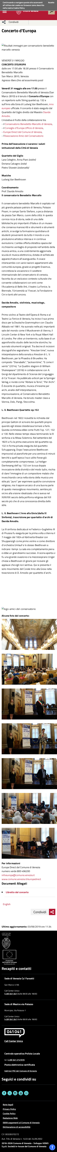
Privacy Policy (9, 1109)
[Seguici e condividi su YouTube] (21, 1093)
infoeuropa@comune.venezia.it (18, 875)
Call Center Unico (13, 1040)
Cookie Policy (19, 7)
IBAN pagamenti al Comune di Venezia (21, 1122)
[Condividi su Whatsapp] (26, 1093)
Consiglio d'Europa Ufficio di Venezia (24, 128)
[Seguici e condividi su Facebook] (4, 1093)
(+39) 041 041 (10, 993)
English (7, 904)
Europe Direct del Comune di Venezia (22, 132)
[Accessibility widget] (52, 1147)
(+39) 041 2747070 (16, 1059)
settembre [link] (43, 438)
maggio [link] (8, 537)
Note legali (8, 1104)
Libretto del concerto (17, 892)
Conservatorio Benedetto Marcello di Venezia (28, 124)
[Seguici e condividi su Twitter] (9, 1093)
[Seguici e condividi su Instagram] (15, 1093)
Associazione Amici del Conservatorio (23, 136)
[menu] (4, 11)
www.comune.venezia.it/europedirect (21, 879)
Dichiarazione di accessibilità (16, 1127)
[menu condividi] (4, 22)
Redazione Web (10, 1118)
